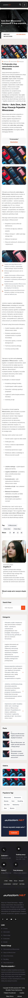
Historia (21, 884)
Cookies (22, 993)
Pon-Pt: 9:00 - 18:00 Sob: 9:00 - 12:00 (21, 858)
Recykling (20, 801)
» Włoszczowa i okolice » (20, 873)
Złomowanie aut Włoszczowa (11, 949)
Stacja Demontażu (8, 956)
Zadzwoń (14, 833)
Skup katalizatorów (8, 962)
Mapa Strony (10, 996)
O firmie (5, 928)
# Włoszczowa (12, 525)
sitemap (19, 996)
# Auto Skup (17, 529)
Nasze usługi (6, 935)
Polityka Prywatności (10, 993)
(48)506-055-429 (6, 858)
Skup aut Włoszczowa (8, 35)
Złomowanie (17, 797)
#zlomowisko (21, 34)
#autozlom (14, 142)
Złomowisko (7, 884)
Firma (10, 880)
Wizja (15, 880)
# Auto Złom (7, 529)
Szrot (13, 801)
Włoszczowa (7, 797)
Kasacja (6, 801)
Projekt (21, 880)
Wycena (12, 808)
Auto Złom (6, 804)
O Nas (6, 880)
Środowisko (6, 938)
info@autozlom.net (6, 873)
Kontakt (15, 884)
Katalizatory (16, 804)
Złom (5, 808)
